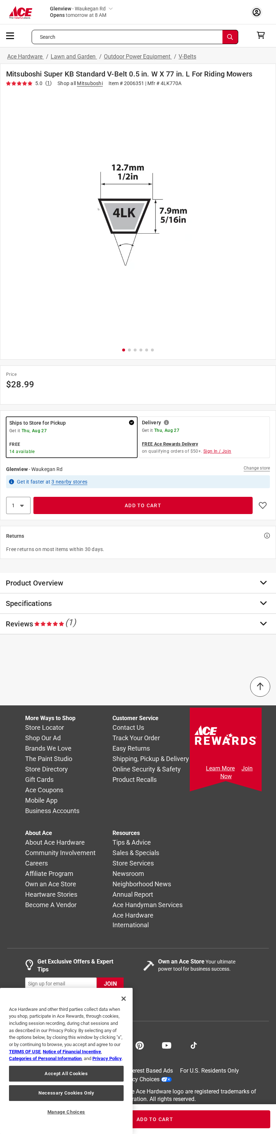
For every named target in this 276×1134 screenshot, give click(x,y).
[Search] (230, 37)
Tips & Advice (131, 842)
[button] (138, 215)
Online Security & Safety (146, 769)
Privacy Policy (107, 1058)
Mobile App (41, 800)
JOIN (110, 983)
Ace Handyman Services (147, 905)
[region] (66, 1061)
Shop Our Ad (43, 738)
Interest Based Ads (149, 1070)
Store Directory (46, 769)
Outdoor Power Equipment (138, 56)
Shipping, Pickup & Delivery (150, 758)
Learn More (220, 768)
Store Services (133, 863)
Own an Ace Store (50, 884)
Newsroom (128, 873)
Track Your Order (136, 738)
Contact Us (128, 727)
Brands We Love (48, 748)
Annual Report (132, 894)
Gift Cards (39, 779)
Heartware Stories (51, 894)
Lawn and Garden (74, 56)
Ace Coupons (44, 790)
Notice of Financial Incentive (72, 1051)
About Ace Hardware (55, 842)
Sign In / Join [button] (217, 451)
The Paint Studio (48, 758)
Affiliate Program (49, 873)
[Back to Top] (260, 687)
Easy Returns (131, 748)
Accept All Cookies (66, 1073)
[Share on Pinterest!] (139, 1044)
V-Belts (187, 56)
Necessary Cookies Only (66, 1093)
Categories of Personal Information (45, 1058)
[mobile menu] (10, 35)
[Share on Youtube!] (166, 1044)
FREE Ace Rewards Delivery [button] (170, 444)
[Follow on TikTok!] (193, 1044)
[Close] (124, 999)
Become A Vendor (51, 905)
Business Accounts (52, 811)
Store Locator (44, 727)
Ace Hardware (25, 56)
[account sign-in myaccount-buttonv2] (258, 12)
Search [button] (48, 37)
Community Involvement (60, 853)
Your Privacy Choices (133, 1078)
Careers (36, 863)
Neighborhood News (141, 884)
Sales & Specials (135, 853)
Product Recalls (134, 779)
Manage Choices (66, 1112)
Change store (257, 468)
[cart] (263, 35)
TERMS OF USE (25, 1051)
